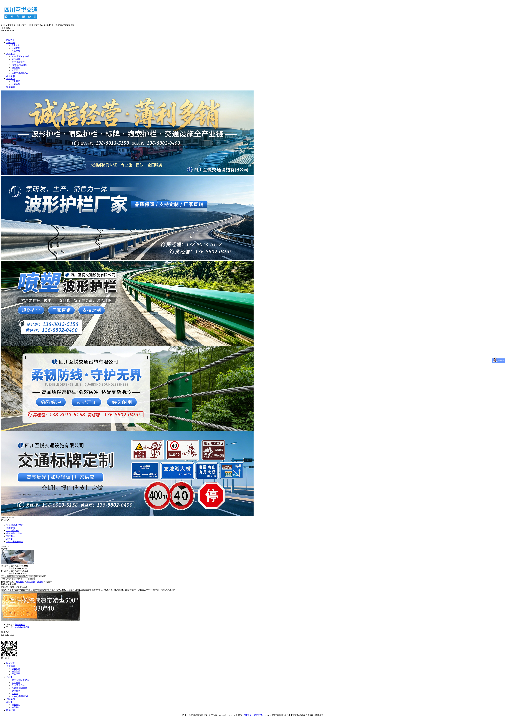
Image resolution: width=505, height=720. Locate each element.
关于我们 (10, 42)
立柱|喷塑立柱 (18, 62)
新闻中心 (10, 78)
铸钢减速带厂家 (22, 627)
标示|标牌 (16, 59)
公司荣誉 (16, 48)
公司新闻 (16, 84)
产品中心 (10, 54)
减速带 (15, 70)
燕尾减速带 (20, 624)
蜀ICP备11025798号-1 (254, 715)
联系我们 (10, 87)
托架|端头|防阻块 (19, 65)
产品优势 (16, 51)
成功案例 (10, 76)
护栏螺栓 (16, 67)
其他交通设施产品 (20, 73)
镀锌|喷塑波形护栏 (20, 56)
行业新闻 (16, 81)
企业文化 (16, 45)
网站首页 (10, 40)
